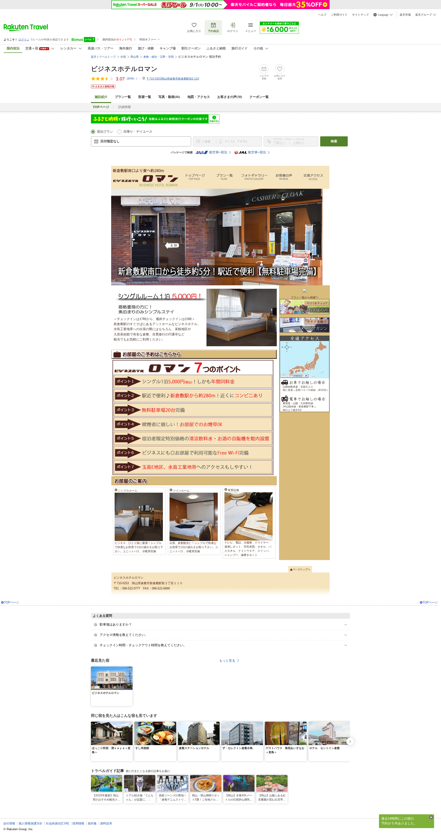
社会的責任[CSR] (57, 823)
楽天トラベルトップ (103, 56)
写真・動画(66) (169, 97)
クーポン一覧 (259, 97)
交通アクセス (314, 177)
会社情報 (9, 823)
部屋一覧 (144, 97)
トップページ (195, 177)
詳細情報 (124, 107)
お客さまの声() (229, 97)
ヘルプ (322, 14)
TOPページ (11, 602)
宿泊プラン (105, 131)
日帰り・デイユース (137, 131)
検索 (334, 141)
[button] (130, 669)
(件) (130, 78)
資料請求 (106, 823)
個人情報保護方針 (30, 823)
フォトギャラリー (255, 177)
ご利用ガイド (339, 14)
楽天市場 (405, 14)
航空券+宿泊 (218, 152)
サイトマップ (360, 14)
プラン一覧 (123, 97)
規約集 (92, 823)
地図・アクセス (198, 97)
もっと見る (227, 660)
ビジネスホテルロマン (124, 68)
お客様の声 (285, 177)
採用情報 (78, 823)
